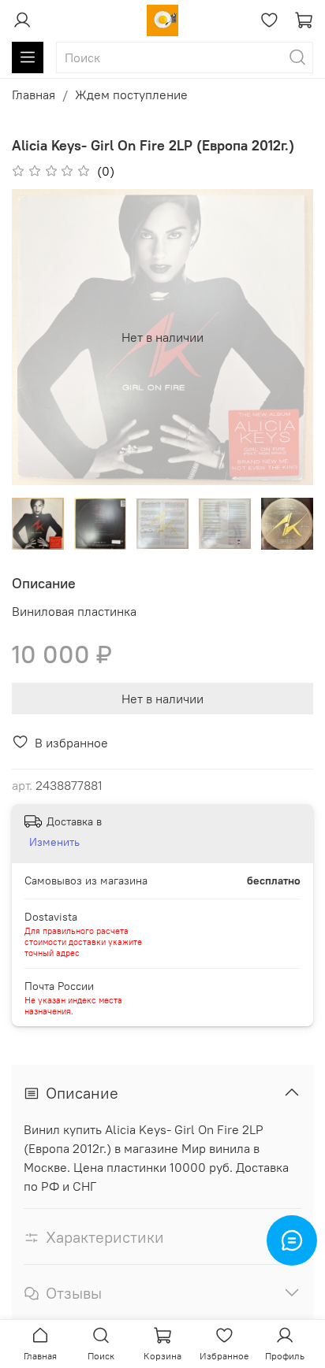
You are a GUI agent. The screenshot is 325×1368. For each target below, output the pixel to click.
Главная (33, 94)
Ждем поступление (131, 94)
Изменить (54, 842)
